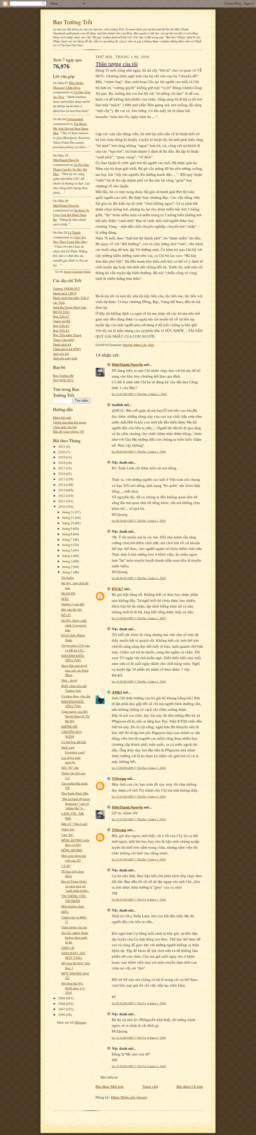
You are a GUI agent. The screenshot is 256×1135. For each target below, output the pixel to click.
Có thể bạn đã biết (73, 742)
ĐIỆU (65, 912)
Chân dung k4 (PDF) (67, 349)
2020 (62, 452)
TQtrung (119, 778)
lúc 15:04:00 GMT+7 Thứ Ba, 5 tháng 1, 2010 (139, 767)
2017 (62, 468)
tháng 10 (68, 523)
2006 (62, 1015)
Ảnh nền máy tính (65, 358)
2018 (62, 463)
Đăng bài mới (62, 417)
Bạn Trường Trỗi (72, 22)
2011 (62, 501)
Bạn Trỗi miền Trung (67, 335)
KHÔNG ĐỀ (69, 726)
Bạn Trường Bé (63, 376)
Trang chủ (150, 1086)
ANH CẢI (67, 948)
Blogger (80, 1022)
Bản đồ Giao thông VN (68, 431)
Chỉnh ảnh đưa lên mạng (69, 422)
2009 (62, 998)
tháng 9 (67, 528)
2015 (62, 479)
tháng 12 (68, 512)
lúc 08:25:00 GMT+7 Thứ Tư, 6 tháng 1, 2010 (139, 899)
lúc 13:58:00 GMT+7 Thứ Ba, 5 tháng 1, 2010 (139, 618)
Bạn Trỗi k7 (61, 316)
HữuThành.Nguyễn (66, 160)
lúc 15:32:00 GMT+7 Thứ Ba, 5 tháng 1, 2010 (139, 796)
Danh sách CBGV (65, 293)
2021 (62, 446)
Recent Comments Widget (77, 271)
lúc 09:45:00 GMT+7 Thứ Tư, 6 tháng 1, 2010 (139, 1003)
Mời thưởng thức (72, 906)
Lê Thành (74, 232)
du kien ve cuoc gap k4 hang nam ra (71, 214)
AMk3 (117, 692)
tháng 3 (67, 561)
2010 (62, 507)
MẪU (65, 599)
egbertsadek (74, 119)
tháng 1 (67, 572)
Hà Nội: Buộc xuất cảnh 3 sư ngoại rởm (73, 625)
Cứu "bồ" (67, 835)
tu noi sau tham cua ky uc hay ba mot (71, 169)
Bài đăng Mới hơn (110, 1086)
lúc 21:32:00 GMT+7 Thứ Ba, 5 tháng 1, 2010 (139, 819)
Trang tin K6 (61, 321)
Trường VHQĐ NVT (66, 289)
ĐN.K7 (117, 589)
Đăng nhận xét (109, 1076)
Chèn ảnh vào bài (65, 427)
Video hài (67, 829)
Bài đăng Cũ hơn (189, 1086)
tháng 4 (67, 556)
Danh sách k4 (62, 344)
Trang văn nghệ (63, 340)
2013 (62, 490)
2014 (62, 485)
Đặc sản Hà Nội (71, 610)
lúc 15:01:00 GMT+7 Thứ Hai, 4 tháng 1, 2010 (139, 394)
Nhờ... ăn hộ (69, 680)
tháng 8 (67, 534)
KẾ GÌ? (66, 615)
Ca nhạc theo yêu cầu (75, 696)
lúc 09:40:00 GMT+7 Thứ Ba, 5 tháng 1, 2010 (139, 578)
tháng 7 (67, 539)
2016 (62, 474)
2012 (62, 496)
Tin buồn (67, 578)
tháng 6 (67, 545)
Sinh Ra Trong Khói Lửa (69, 307)
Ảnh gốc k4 (61, 354)
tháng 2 (67, 567)
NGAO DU (68, 593)
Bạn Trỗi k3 (61, 330)
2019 (62, 457)
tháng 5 (67, 550)
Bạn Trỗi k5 (61, 326)
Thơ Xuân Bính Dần (74, 793)
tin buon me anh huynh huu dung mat (70, 128)
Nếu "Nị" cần (70, 768)
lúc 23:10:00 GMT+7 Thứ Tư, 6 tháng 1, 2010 (139, 1066)
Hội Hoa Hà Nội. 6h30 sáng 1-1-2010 (73, 988)
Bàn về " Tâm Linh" (74, 824)
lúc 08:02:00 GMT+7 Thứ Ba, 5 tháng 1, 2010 (139, 451)
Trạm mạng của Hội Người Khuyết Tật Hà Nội (75, 716)
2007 (62, 1009)
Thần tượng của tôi (74, 927)
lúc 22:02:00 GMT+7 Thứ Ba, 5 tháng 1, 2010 (139, 859)
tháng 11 (68, 517)
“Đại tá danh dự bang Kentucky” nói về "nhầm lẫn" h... (75, 803)
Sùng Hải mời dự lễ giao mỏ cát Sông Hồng (74, 670)
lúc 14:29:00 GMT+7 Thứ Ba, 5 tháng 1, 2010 (139, 681)
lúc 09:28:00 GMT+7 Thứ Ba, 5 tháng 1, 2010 (139, 520)
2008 (62, 1004)
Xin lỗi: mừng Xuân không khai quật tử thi (74, 937)
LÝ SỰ (65, 866)
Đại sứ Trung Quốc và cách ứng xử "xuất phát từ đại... (75, 886)
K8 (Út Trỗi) (61, 312)
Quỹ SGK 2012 (63, 380)
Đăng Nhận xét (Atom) (129, 1097)
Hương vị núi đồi (72, 604)
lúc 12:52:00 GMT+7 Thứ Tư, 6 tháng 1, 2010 (139, 1037)
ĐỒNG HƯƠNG (71, 850)
